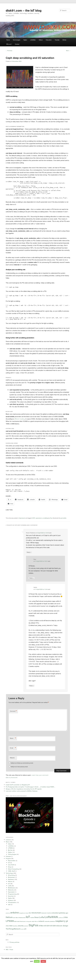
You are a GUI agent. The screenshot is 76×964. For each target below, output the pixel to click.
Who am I (9, 44)
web (9, 904)
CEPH (33, 518)
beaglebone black (23, 913)
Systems (10, 900)
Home (8, 40)
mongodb (28, 921)
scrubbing (45, 518)
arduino (14, 912)
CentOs (49, 913)
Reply (29, 552)
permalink (63, 518)
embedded (55, 913)
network (41, 921)
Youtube (57, 40)
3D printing (11, 875)
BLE (30, 913)
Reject (43, 961)
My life (10, 850)
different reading (19, 419)
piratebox (52, 921)
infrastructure (21, 917)
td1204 (47, 925)
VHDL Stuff (11, 871)
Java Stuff (11, 865)
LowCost (60, 917)
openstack (39, 518)
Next (68, 50)
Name (13, 738)
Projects (8, 858)
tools (22, 929)
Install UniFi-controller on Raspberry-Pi (18, 785)
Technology (9, 873)
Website (12, 758)
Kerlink (32, 917)
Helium (41, 40)
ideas (9, 844)
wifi (25, 929)
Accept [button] (36, 961)
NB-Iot (36, 921)
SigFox (33, 925)
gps (67, 913)
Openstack (22, 518)
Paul (51, 518)
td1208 (53, 925)
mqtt (33, 921)
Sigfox (25, 40)
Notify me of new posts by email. (19, 766)
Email (13, 748)
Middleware (11, 888)
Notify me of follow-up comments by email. (22, 763)
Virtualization (12, 902)
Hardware (11, 879)
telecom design (62, 925)
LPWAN (10, 848)
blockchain (36, 912)
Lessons (8, 840)
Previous (9, 50)
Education (49, 40)
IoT (9, 863)
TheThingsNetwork (13, 929)
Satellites (15, 926)
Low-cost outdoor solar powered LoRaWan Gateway (21, 791)
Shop (9, 867)
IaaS (14, 917)
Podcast (8, 856)
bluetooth (44, 913)
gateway (62, 913)
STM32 (41, 926)
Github (64, 40)
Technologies (16, 40)
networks (47, 921)
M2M (15, 921)
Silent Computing (13, 869)
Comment (13, 711)
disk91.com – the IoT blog (23, 10)
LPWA (65, 917)
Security (10, 896)
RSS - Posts (9, 949)
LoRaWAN (51, 917)
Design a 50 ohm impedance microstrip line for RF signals (24, 789)
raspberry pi (61, 921)
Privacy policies (14, 942)
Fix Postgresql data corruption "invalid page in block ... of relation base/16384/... (30, 787)
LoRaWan (33, 40)
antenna (8, 913)
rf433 (7, 926)
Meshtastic (23, 921)
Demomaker (11, 860)
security (21, 926)
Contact (17, 44)
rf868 (10, 926)
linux (36, 917)
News (7, 842)
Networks (11, 890)
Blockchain (11, 877)
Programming (12, 894)
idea (17, 917)
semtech (26, 926)
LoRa (9, 886)
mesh (18, 921)
